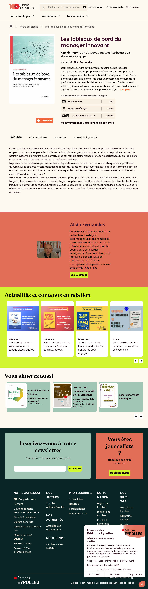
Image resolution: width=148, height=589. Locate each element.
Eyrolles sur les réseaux (54, 546)
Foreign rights (77, 508)
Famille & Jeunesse (25, 517)
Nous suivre (132, 7)
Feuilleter (44, 120)
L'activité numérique (103, 522)
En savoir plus (79, 275)
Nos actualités (75, 16)
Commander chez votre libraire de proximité (87, 122)
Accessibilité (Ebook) (85, 137)
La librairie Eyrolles (126, 517)
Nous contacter (78, 513)
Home (11, 27)
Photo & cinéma (23, 543)
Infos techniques (38, 137)
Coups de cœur (25, 499)
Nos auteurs (48, 16)
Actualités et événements (53, 527)
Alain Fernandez (83, 62)
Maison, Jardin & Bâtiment (23, 536)
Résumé (16, 137)
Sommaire (60, 137)
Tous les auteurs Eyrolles (55, 505)
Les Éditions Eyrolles (103, 513)
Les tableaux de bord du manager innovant (69, 27)
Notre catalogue (20, 16)
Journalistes (76, 499)
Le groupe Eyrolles (102, 505)
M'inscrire (75, 468)
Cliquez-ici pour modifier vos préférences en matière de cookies (102, 583)
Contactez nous (119, 473)
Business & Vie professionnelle (22, 550)
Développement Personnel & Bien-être (26, 510)
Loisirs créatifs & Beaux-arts (27, 528)
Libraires (74, 504)
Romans (18, 504)
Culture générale (23, 522)
